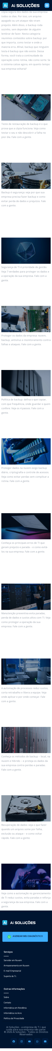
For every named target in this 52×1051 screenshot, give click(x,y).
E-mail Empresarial (12, 970)
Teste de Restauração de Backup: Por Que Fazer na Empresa (25, 82)
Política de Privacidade (14, 1018)
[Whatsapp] (37, 1041)
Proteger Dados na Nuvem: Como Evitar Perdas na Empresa (24, 426)
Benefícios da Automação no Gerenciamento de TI (25, 851)
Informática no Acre (13, 1013)
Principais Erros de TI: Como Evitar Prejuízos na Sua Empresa (26, 498)
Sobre (6, 997)
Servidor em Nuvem (13, 960)
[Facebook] (14, 1041)
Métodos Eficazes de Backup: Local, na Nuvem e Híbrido (25, 715)
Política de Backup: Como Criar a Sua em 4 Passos (24, 358)
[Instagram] (22, 1041)
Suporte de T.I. (10, 976)
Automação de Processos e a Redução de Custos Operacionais (23, 643)
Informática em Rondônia (15, 1007)
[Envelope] (45, 1041)
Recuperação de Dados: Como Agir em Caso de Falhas (25, 783)
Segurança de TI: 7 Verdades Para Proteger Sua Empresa (22, 222)
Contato (7, 1002)
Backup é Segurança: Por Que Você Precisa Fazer (25, 150)
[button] (47, 5)
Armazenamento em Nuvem (16, 965)
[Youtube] (29, 1041)
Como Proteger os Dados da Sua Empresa (21, 294)
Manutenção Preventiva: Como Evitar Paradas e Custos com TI (21, 568)
